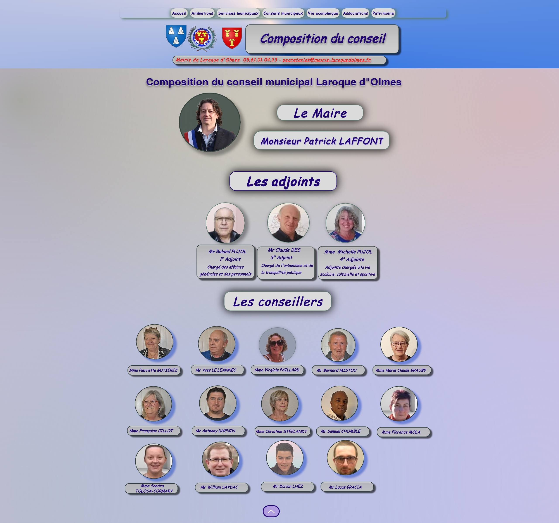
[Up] (271, 511)
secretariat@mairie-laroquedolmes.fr (327, 60)
